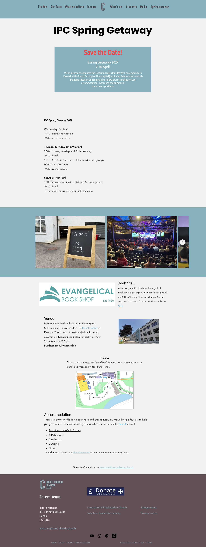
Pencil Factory (90, 328)
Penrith (123, 424)
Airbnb (52, 448)
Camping (54, 443)
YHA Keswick (56, 434)
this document (81, 452)
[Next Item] (182, 242)
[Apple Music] (114, 536)
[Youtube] (92, 536)
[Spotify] (106, 536)
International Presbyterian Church (107, 507)
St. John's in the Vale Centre (64, 430)
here (120, 305)
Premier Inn (55, 439)
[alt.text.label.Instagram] (99, 536)
